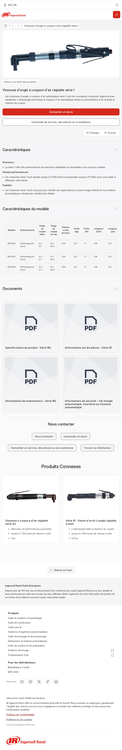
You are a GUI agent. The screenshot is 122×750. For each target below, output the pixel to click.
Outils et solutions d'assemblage (25, 618)
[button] (61, 150)
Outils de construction (19, 622)
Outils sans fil (14, 627)
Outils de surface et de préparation (26, 645)
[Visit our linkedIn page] (56, 682)
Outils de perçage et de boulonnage (27, 636)
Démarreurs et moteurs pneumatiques (27, 641)
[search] (117, 5)
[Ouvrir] (116, 14)
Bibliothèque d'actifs (19, 667)
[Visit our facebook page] (48, 682)
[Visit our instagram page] (30, 682)
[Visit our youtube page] (22, 682)
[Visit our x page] (39, 682)
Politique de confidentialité (20, 714)
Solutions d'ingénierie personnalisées (27, 631)
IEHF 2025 (13, 672)
